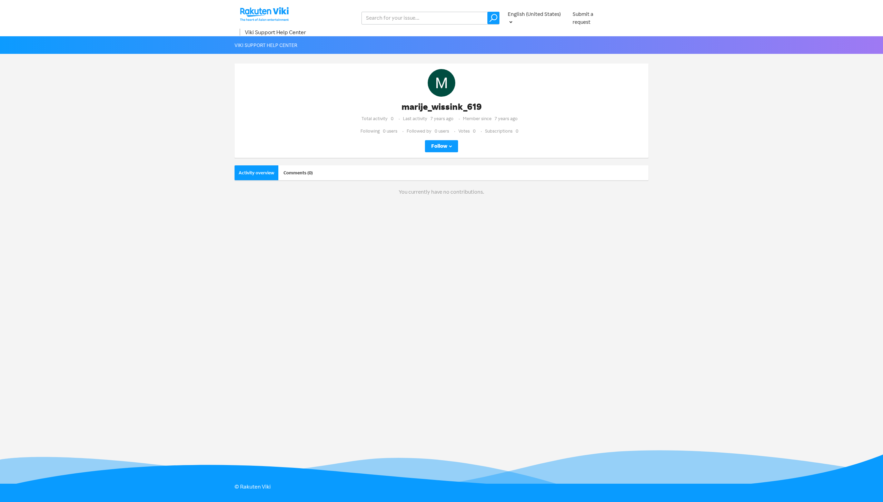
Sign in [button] (634, 18)
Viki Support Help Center (275, 32)
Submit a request (583, 18)
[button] (493, 18)
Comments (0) (298, 172)
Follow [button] (439, 146)
